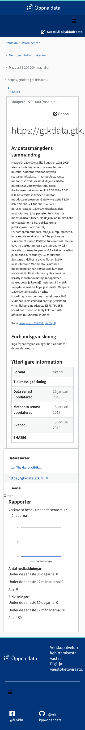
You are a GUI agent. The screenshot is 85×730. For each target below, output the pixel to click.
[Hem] (42, 8)
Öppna (63, 114)
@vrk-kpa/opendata (50, 717)
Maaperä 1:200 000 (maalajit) (29, 67)
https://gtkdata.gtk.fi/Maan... (28, 80)
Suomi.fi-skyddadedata (64, 32)
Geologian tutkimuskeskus (28, 55)
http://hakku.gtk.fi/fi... (24, 467)
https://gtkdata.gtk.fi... (27, 478)
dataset (14, 92)
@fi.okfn (16, 720)
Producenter (31, 43)
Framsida (11, 43)
